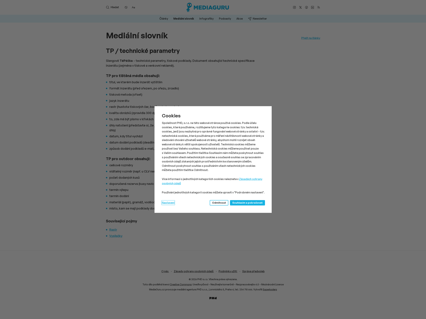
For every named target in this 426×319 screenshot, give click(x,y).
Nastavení (168, 202)
